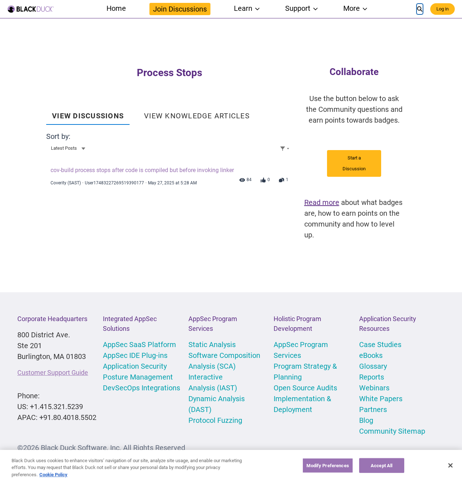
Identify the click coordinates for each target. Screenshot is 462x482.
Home (116, 8)
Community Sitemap (392, 431)
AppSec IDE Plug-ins (135, 355)
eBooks (371, 355)
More (351, 8)
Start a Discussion (354, 163)
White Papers (380, 398)
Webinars (374, 388)
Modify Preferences (327, 465)
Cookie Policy (53, 474)
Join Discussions (180, 9)
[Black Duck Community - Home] (30, 9)
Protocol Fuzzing (215, 420)
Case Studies (380, 344)
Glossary (373, 366)
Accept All (381, 465)
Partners (373, 409)
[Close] (450, 465)
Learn (243, 8)
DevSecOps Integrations (141, 388)
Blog (366, 420)
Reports (371, 377)
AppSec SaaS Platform (139, 344)
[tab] (88, 113)
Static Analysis (212, 344)
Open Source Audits (305, 388)
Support (297, 8)
